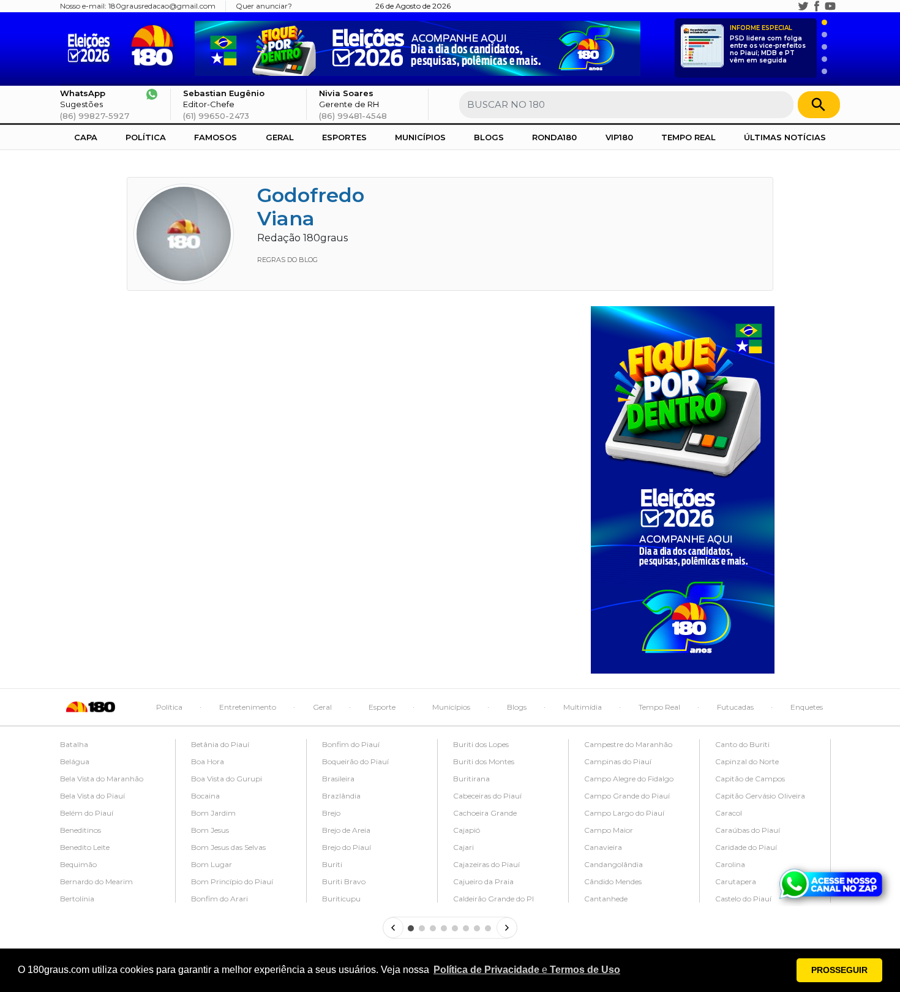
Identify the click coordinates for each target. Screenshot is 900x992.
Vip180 (619, 137)
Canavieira (603, 847)
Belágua (74, 761)
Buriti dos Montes (483, 761)
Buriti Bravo (344, 881)
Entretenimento (247, 707)
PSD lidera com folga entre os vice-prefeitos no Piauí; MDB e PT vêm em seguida (768, 44)
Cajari (463, 847)
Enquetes (806, 707)
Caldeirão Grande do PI (493, 898)
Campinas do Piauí (617, 761)
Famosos (215, 137)
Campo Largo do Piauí (624, 812)
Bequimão (78, 864)
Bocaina (205, 795)
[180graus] (91, 46)
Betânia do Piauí (220, 744)
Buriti (332, 864)
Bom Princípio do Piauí (232, 881)
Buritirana (471, 778)
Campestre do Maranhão (628, 744)
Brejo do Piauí (346, 847)
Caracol (728, 812)
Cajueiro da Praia (483, 881)
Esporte (382, 707)
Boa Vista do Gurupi (226, 778)
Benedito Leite (85, 847)
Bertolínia (77, 898)
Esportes (344, 137)
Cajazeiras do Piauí (486, 864)
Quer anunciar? (264, 5)
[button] (527, 970)
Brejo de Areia (346, 830)
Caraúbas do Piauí (747, 830)
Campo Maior (608, 830)
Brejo (331, 812)
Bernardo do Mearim (96, 881)
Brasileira (338, 778)
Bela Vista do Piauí (92, 795)
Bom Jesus (210, 830)
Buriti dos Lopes (481, 744)
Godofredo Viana (310, 206)
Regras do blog (287, 259)
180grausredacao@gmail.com (162, 5)
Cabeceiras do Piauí (487, 795)
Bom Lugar (211, 864)
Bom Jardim (213, 812)
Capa (85, 137)
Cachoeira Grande (485, 812)
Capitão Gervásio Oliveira (760, 795)
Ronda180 (554, 137)
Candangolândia (613, 864)
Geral (280, 137)
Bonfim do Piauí (351, 744)
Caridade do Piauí (746, 847)
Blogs (489, 137)
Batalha (74, 744)
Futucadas (735, 707)
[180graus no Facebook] (817, 6)
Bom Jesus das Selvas (228, 847)
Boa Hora (207, 761)
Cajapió (466, 830)
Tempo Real (688, 137)
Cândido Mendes (613, 881)
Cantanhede (606, 898)
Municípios (420, 137)
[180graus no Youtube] (830, 6)
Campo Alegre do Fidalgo (628, 778)
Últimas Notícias (785, 137)
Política (146, 137)
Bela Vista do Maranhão (101, 778)
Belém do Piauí (86, 812)
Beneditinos (80, 830)
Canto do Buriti (742, 744)
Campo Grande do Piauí (627, 795)
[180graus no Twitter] (803, 6)
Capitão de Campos (750, 778)
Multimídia (582, 707)
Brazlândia (341, 795)
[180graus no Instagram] (790, 6)
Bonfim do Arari (219, 898)
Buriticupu (341, 898)
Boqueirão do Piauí (355, 761)
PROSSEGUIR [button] (839, 970)
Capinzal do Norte (747, 761)
